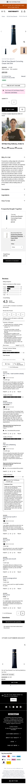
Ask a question (13, 69)
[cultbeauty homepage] (13, 11)
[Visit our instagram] (13, 707)
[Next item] (24, 664)
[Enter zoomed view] (24, 41)
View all (23, 76)
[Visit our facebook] (6, 707)
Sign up (13, 699)
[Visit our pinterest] (20, 707)
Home (3, 16)
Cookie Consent (13, 726)
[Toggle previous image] (1, 31)
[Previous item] (2, 664)
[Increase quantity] (14, 102)
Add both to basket (12, 261)
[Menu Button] (1, 11)
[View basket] (24, 11)
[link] (22, 11)
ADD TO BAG (14, 682)
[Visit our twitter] (10, 707)
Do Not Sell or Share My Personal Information (13, 729)
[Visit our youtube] (17, 707)
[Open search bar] (4, 11)
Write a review (5, 69)
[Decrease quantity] (4, 102)
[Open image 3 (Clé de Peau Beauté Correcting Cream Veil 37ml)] (24, 50)
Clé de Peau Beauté (12, 16)
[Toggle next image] (25, 31)
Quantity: (5, 98)
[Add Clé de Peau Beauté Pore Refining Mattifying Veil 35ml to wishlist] (25, 645)
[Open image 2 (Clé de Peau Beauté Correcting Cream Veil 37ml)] (15, 50)
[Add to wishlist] (22, 109)
